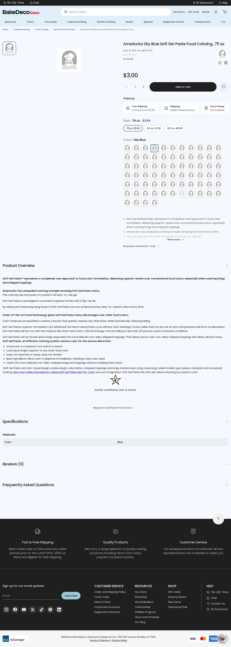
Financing (141, 597)
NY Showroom (219, 609)
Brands (206, 12)
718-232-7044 (15, 3)
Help (225, 3)
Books (129, 21)
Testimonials (142, 607)
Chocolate (51, 21)
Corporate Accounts (107, 607)
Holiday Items (202, 21)
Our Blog (140, 622)
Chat (36, 3)
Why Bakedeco (144, 602)
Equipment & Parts (173, 21)
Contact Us (218, 603)
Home (6, 29)
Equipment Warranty (107, 612)
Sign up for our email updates (23, 586)
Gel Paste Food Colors (64, 29)
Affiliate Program (145, 612)
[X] (32, 609)
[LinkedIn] (59, 609)
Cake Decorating (76, 21)
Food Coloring (42, 29)
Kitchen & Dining (106, 21)
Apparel (148, 21)
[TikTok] (41, 609)
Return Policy (102, 602)
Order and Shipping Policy (110, 592)
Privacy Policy (119, 640)
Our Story (141, 592)
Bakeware (10, 21)
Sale (223, 21)
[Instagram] (6, 609)
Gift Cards (193, 12)
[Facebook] (15, 609)
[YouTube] (24, 609)
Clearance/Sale (177, 607)
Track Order (102, 597)
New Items (179, 12)
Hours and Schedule (147, 617)
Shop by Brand (177, 597)
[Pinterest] (50, 609)
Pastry (30, 21)
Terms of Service (99, 640)
